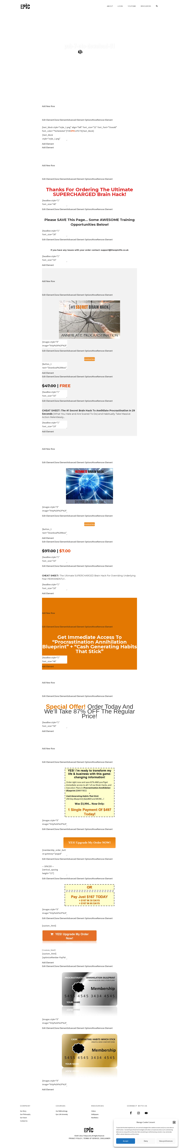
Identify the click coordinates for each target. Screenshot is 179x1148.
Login (120, 6)
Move (94, 119)
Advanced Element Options (79, 119)
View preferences (166, 1141)
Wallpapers (95, 1114)
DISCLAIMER (105, 1138)
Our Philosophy (25, 1114)
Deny (146, 1141)
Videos (93, 1111)
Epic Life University (62, 1114)
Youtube (132, 6)
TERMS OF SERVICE (91, 1138)
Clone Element (60, 119)
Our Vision (23, 1118)
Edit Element (48, 119)
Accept (125, 1141)
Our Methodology (61, 1111)
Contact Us (23, 1121)
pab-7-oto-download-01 (89, 45)
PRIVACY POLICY (75, 1138)
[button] (174, 1122)
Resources (146, 6)
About (110, 6)
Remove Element (105, 119)
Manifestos (94, 1118)
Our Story (23, 1111)
